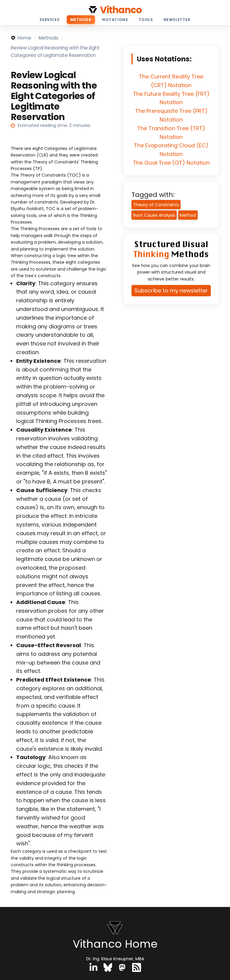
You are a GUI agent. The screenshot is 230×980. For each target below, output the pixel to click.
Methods (80, 19)
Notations (115, 19)
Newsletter (177, 19)
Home (24, 38)
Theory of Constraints (156, 205)
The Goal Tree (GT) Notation (171, 162)
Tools (146, 19)
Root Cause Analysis (154, 215)
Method (188, 215)
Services (49, 19)
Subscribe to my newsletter (171, 290)
